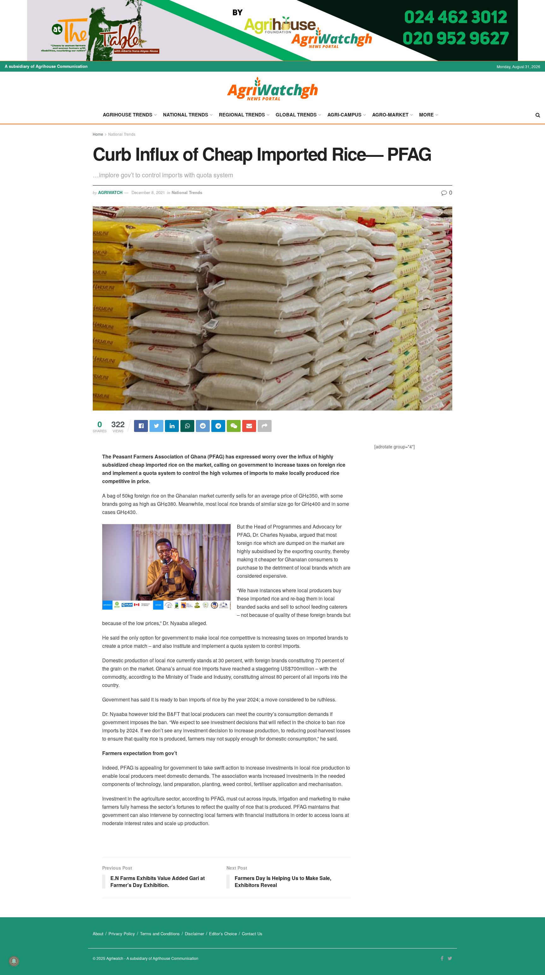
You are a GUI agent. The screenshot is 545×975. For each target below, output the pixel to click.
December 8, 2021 (148, 192)
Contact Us (252, 934)
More (426, 114)
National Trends (185, 114)
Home (98, 134)
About (98, 934)
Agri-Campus (344, 114)
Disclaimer (194, 934)
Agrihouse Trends (127, 114)
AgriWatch (110, 192)
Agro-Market (390, 114)
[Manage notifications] (14, 961)
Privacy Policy (121, 934)
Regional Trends (242, 114)
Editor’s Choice (223, 934)
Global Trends (296, 114)
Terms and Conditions (160, 934)
